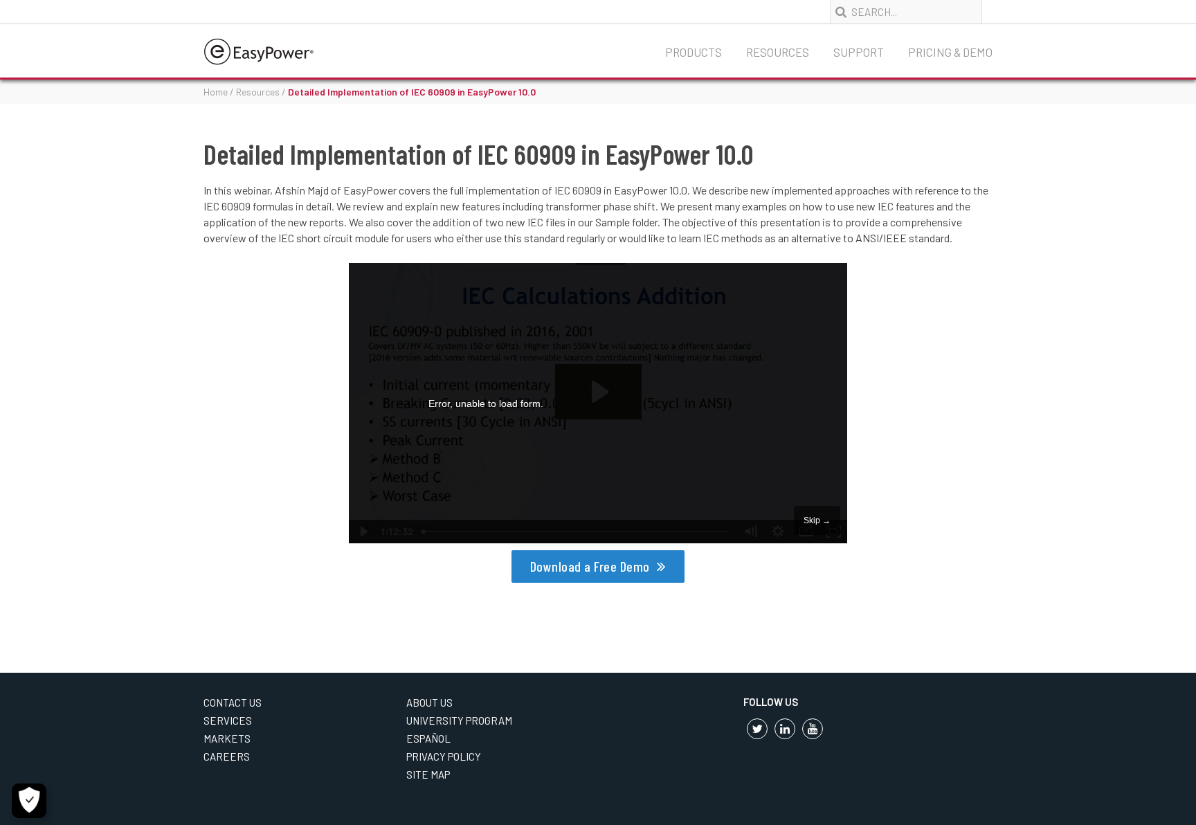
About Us (429, 702)
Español (428, 738)
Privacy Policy (443, 756)
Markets (227, 738)
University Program (459, 720)
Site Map (428, 774)
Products (693, 52)
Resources (777, 52)
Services (227, 720)
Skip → (817, 520)
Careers (226, 756)
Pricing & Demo (950, 52)
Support (858, 52)
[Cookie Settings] (29, 800)
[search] (842, 12)
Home (215, 92)
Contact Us (232, 702)
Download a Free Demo (590, 566)
